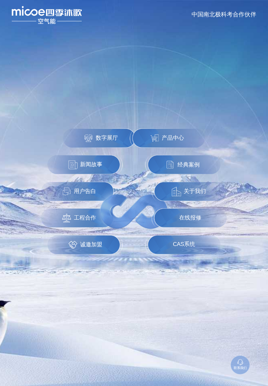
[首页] (47, 15)
